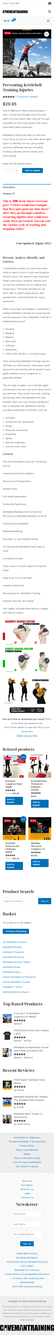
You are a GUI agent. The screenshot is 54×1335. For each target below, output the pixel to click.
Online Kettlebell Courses (16, 982)
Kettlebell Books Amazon (16, 992)
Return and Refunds (27, 1150)
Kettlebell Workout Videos (17, 962)
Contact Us (27, 1197)
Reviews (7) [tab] (9, 193)
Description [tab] (9, 187)
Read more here (27, 1320)
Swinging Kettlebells (27, 1257)
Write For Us (27, 1189)
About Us (27, 1181)
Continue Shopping (16, 931)
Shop (5, 3)
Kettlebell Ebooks (12, 947)
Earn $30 (14, 3)
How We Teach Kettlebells (27, 1162)
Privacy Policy (27, 1145)
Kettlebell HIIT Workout (27, 1270)
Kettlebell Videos (12, 972)
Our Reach (27, 1185)
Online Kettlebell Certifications (19, 977)
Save (8, 33)
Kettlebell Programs (13, 952)
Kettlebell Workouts (13, 957)
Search (44, 901)
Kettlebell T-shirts (12, 987)
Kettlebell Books (11, 967)
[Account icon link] (49, 3)
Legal (27, 1193)
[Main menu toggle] (48, 21)
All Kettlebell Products (15, 942)
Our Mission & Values (27, 1166)
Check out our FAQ (26, 735)
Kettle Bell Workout (27, 1253)
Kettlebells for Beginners (27, 1137)
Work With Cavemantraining (27, 1286)
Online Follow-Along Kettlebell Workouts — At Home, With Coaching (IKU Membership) (27, 1278)
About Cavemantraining (27, 1158)
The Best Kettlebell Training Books (27, 1141)
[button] (49, 12)
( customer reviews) (26, 96)
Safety (27, 1154)
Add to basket (32, 170)
